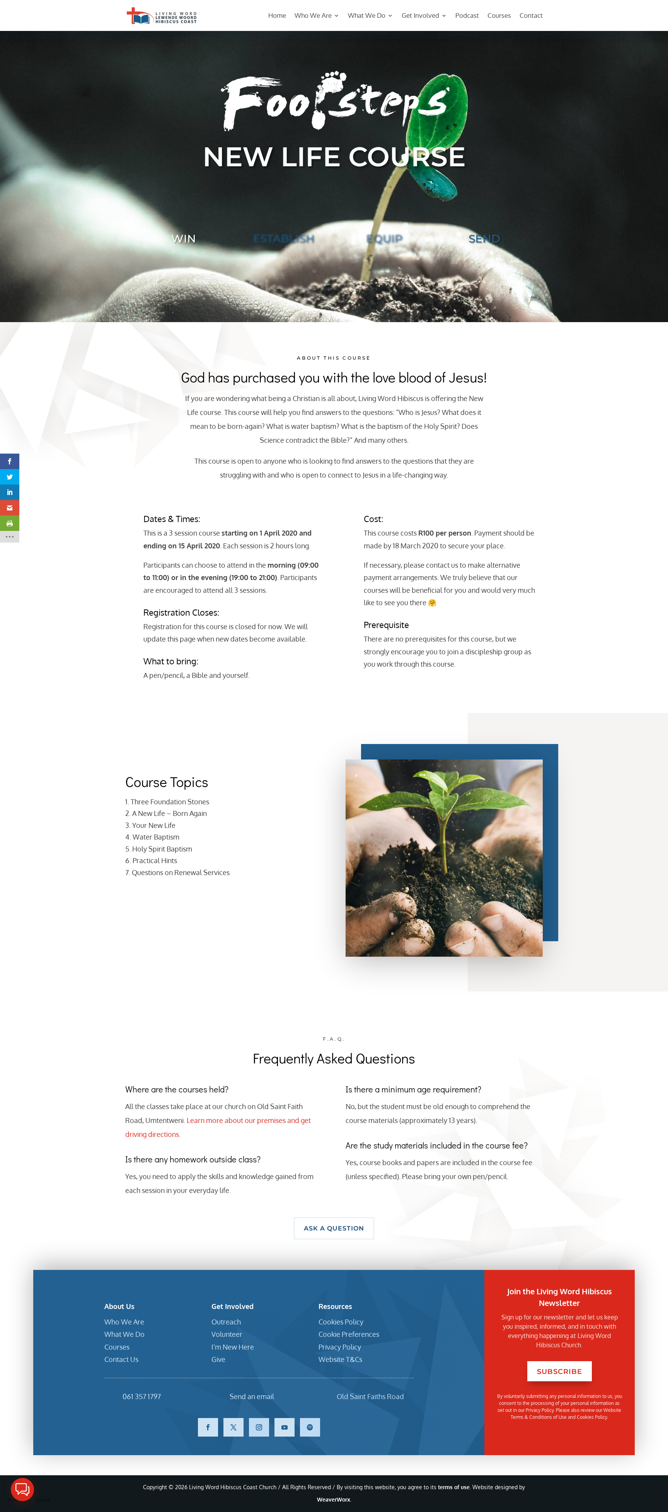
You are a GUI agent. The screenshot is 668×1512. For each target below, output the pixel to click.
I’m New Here (232, 1347)
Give (218, 1359)
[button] (22, 1489)
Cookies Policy (341, 1321)
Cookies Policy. (592, 1417)
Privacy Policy (340, 1347)
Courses (499, 16)
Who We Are (313, 16)
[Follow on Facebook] (208, 1427)
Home (277, 16)
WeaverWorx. (334, 1499)
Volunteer (226, 1334)
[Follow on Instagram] (259, 1427)
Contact (531, 16)
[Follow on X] (233, 1427)
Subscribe (559, 1371)
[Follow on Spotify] (310, 1427)
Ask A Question (334, 1228)
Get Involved (420, 16)
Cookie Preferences (349, 1334)
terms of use (454, 1487)
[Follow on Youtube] (284, 1427)
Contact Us (121, 1359)
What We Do (366, 16)
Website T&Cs (340, 1359)
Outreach (226, 1321)
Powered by (29, 1500)
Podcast (467, 16)
